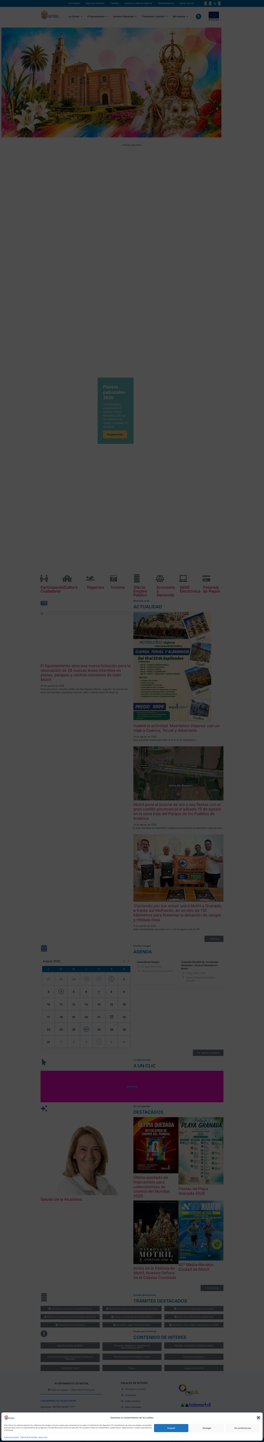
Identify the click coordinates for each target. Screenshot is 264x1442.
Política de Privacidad (28, 1437)
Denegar (207, 1428)
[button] (258, 1417)
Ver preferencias (242, 1428)
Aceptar (171, 1428)
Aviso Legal (42, 1437)
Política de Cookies (11, 1437)
